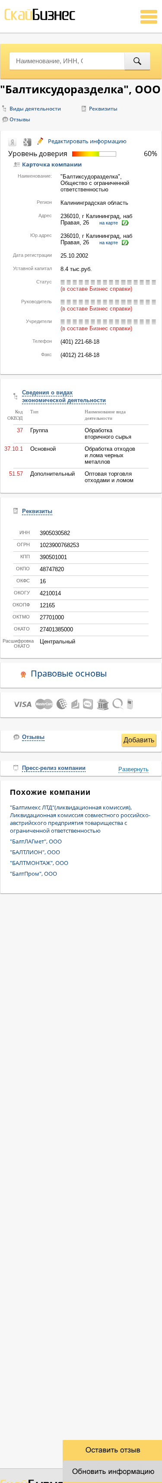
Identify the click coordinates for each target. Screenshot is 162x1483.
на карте (108, 222)
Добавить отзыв (139, 741)
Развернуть (133, 769)
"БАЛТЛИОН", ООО (35, 852)
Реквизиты (103, 108)
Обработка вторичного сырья (108, 433)
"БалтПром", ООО (33, 873)
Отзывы (20, 119)
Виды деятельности (35, 108)
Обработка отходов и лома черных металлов (110, 455)
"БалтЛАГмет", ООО (36, 841)
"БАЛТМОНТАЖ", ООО (39, 863)
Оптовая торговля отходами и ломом (109, 477)
